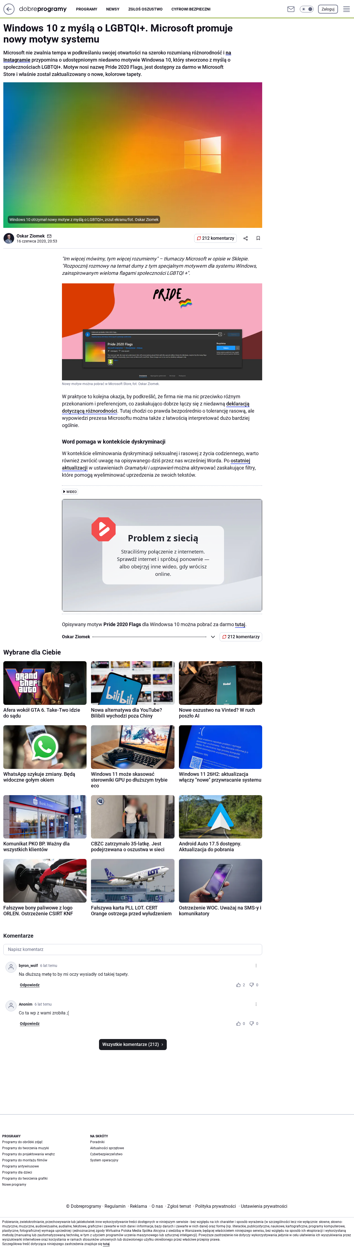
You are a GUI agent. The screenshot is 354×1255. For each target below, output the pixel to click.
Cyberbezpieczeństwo (106, 1154)
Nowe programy (14, 1185)
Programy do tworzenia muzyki (25, 1148)
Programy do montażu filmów (24, 1160)
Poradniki (97, 1142)
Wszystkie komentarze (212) (130, 1044)
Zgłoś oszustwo (145, 9)
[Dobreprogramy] (47, 9)
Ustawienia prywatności (263, 1206)
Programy (86, 9)
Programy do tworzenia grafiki (25, 1178)
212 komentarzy (218, 238)
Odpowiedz (30, 985)
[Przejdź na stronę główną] (9, 13)
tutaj (240, 624)
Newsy (112, 9)
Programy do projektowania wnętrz (28, 1154)
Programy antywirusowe (20, 1166)
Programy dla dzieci (17, 1172)
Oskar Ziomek (31, 236)
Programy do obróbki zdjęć (22, 1142)
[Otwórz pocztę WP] (291, 9)
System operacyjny (104, 1160)
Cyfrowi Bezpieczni (190, 9)
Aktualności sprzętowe (107, 1148)
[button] (307, 9)
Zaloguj (328, 9)
